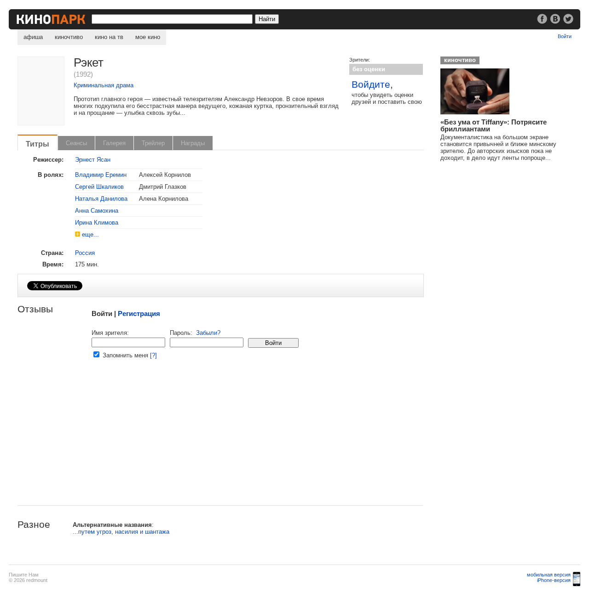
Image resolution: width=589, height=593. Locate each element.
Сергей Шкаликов (99, 186)
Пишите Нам (24, 574)
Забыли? (208, 332)
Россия (85, 252)
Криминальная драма (103, 85)
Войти (565, 36)
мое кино (147, 37)
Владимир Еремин (101, 174)
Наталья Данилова (101, 198)
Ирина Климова (96, 222)
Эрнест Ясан (92, 159)
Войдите (371, 84)
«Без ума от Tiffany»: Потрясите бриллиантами (493, 125)
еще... (90, 234)
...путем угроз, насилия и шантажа (121, 531)
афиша (33, 37)
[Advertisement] (220, 441)
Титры (37, 144)
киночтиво (69, 37)
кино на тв (109, 37)
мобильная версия (549, 574)
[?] (153, 355)
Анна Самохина (96, 210)
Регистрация (139, 313)
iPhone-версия (554, 580)
